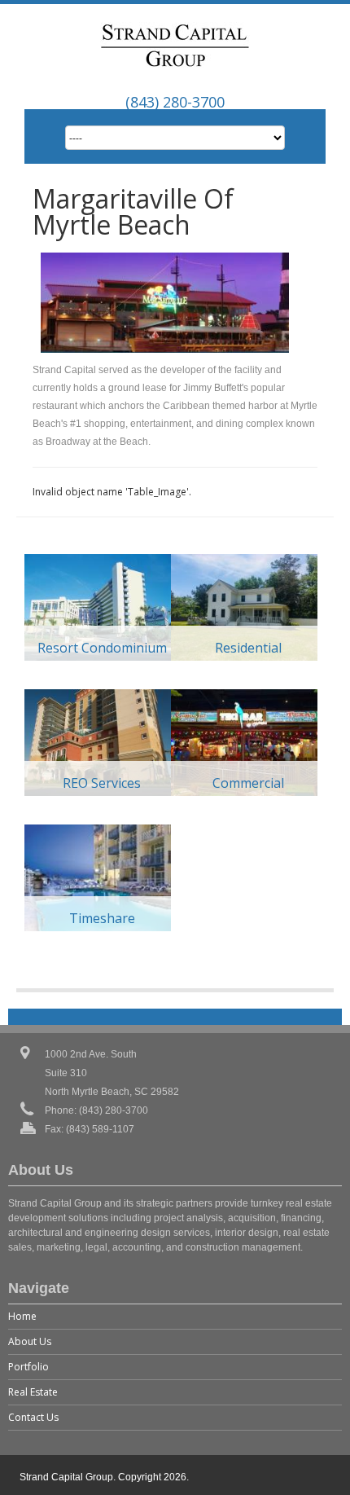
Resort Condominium (102, 648)
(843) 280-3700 (175, 102)
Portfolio (28, 1367)
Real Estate (33, 1392)
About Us (29, 1341)
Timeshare (102, 918)
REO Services (102, 783)
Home (22, 1316)
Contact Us (33, 1417)
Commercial (248, 783)
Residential (248, 648)
